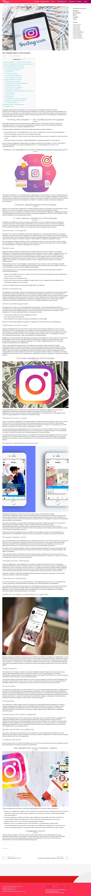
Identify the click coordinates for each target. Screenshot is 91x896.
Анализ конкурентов (11, 73)
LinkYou (75, 19)
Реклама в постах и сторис (13, 81)
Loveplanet (75, 17)
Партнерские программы (13, 89)
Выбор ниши (9, 71)
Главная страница (8, 4)
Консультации (9, 94)
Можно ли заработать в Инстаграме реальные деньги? (18, 64)
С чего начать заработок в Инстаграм (13, 67)
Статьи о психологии (77, 33)
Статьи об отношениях (78, 38)
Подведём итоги (8, 106)
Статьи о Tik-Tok (76, 28)
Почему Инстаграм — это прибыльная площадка (17, 62)
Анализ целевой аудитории (13, 75)
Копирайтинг (9, 96)
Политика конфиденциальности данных (55, 892)
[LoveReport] (14, 1)
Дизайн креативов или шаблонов (15, 100)
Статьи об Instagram (17, 4)
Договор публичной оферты (52, 891)
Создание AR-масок (11, 102)
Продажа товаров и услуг (12, 85)
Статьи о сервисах (77, 34)
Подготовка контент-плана (13, 77)
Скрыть (22, 59)
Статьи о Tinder (76, 29)
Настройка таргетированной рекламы (16, 83)
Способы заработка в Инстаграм (12, 79)
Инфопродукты (10, 92)
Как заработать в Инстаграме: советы (13, 104)
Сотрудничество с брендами (13, 87)
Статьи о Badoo (76, 25)
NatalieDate (76, 10)
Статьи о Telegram (77, 36)
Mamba (74, 15)
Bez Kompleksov (77, 13)
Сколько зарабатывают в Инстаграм (13, 66)
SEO (10, 55)
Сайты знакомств (77, 24)
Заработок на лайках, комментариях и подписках (19, 91)
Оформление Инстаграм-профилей (16, 98)
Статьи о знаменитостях (78, 31)
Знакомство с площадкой (12, 69)
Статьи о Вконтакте (77, 30)
